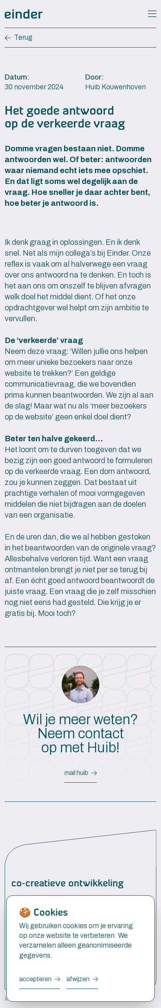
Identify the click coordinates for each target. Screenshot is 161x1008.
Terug (23, 37)
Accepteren (35, 979)
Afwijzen (77, 979)
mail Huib (76, 772)
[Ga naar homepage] (24, 14)
